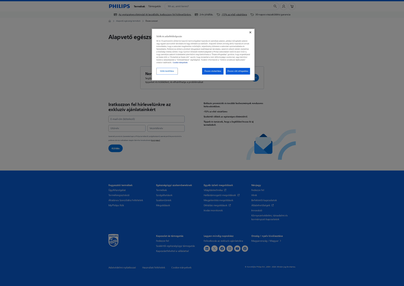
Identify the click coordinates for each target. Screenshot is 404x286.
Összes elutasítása (212, 71)
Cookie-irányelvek (180, 62)
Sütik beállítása (167, 71)
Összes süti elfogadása (237, 71)
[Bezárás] (250, 32)
